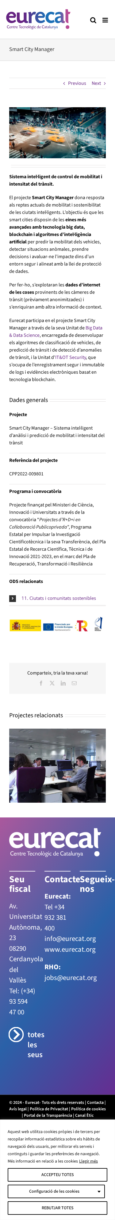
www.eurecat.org (70, 949)
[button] (57, 598)
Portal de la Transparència (48, 1115)
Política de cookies (88, 1109)
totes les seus (31, 1045)
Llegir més (88, 1161)
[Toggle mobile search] (93, 20)
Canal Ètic (84, 1115)
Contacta (95, 1103)
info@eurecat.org (70, 939)
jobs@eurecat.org (70, 978)
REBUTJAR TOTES (58, 1208)
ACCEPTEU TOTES (57, 1175)
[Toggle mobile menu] (105, 20)
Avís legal (18, 1109)
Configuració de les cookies (54, 1191)
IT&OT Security (70, 357)
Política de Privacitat (49, 1109)
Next (96, 83)
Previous (77, 83)
